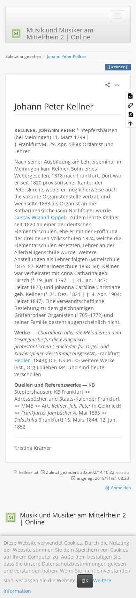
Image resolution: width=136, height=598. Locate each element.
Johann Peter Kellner (66, 56)
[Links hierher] (130, 104)
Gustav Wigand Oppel (39, 217)
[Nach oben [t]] (130, 123)
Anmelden (120, 487)
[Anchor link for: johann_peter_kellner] (97, 105)
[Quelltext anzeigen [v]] (130, 95)
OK (85, 580)
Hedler (22, 360)
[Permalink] (117, 84)
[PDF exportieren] (130, 114)
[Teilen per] (108, 84)
